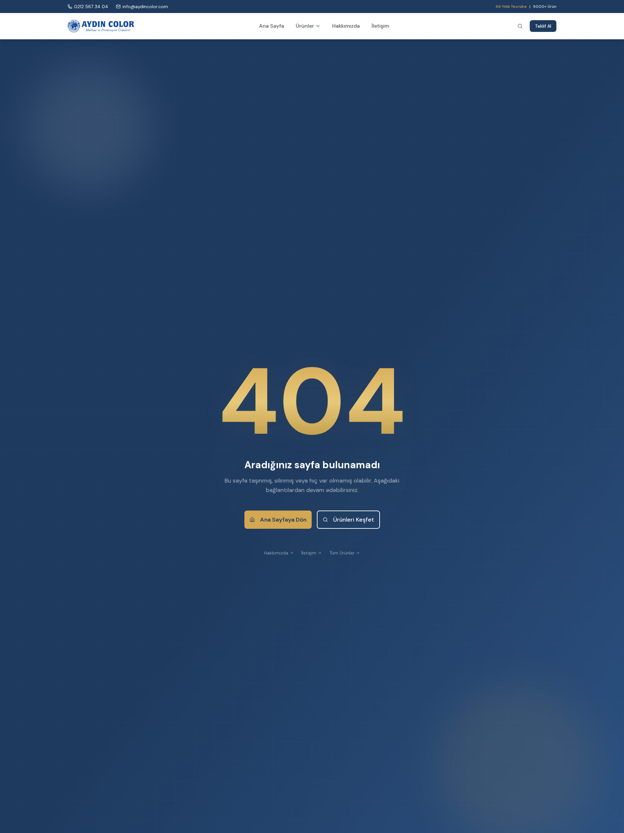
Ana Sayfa (271, 25)
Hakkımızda (346, 25)
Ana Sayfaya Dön (283, 520)
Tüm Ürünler (342, 553)
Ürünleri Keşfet (353, 520)
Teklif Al (543, 26)
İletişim (380, 25)
